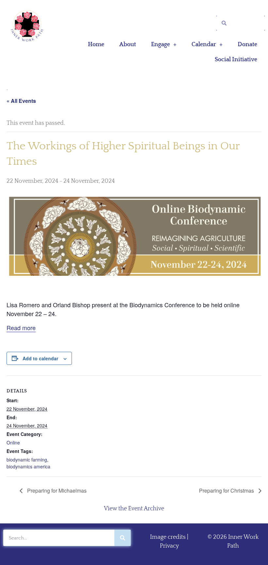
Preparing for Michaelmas (56, 490)
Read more (21, 327)
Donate (247, 44)
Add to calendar (40, 358)
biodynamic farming (27, 459)
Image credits (168, 537)
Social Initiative (236, 59)
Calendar (204, 44)
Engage (160, 44)
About (127, 44)
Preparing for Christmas (227, 490)
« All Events (21, 100)
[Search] (122, 538)
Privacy (169, 546)
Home (96, 44)
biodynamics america (28, 466)
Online (13, 442)
